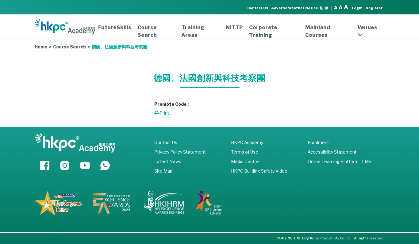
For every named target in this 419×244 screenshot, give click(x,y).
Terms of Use (244, 151)
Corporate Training (263, 31)
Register (374, 8)
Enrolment (318, 142)
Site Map (163, 170)
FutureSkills (114, 27)
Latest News (167, 161)
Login (357, 8)
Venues (367, 27)
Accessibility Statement (332, 151)
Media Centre (245, 161)
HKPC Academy (247, 142)
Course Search (147, 31)
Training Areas (192, 31)
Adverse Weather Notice (294, 8)
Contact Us (257, 8)
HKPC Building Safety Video (259, 170)
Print (164, 113)
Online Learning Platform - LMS (339, 161)
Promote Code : (171, 104)
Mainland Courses (317, 31)
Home (41, 46)
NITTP (234, 27)
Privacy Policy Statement (180, 151)
